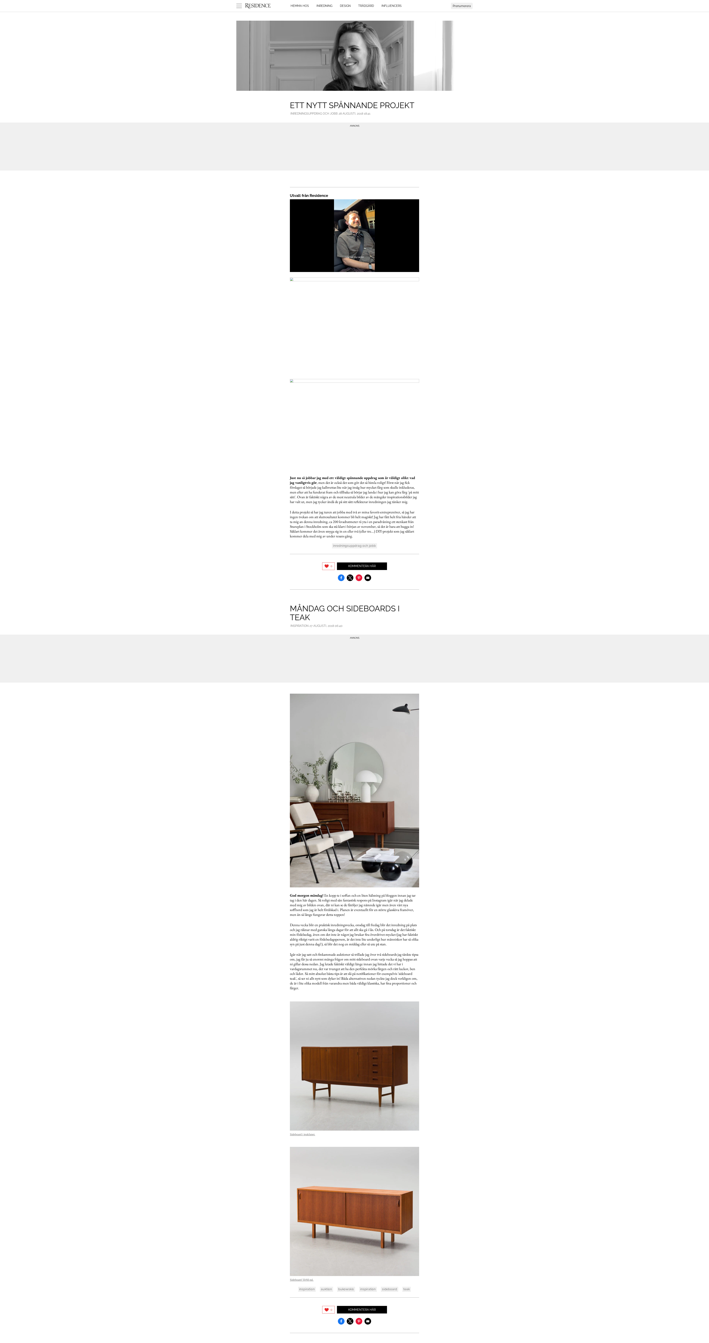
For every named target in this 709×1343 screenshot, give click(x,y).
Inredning (324, 6)
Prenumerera (462, 6)
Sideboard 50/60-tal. (302, 1279)
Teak (406, 1289)
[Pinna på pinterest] (359, 577)
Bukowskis (346, 1289)
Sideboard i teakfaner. (302, 1134)
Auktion (326, 1289)
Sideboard (389, 1289)
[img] (328, 566)
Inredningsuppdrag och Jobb (314, 113)
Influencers (391, 6)
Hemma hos (300, 6)
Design (345, 6)
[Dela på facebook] (341, 577)
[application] (354, 235)
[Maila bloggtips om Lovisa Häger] (367, 577)
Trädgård (366, 6)
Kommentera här (362, 566)
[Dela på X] (350, 577)
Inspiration (299, 626)
